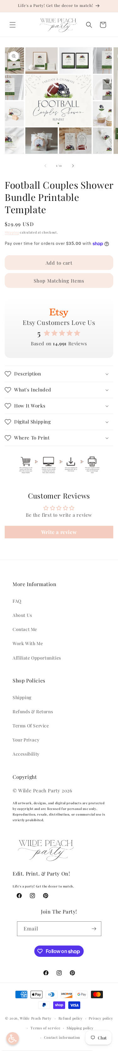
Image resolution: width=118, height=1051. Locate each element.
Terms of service (45, 1028)
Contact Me (25, 629)
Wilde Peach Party (35, 1018)
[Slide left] (45, 166)
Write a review (59, 532)
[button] (13, 25)
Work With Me (28, 643)
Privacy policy (101, 1018)
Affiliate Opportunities (37, 658)
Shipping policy (80, 1028)
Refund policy (71, 1018)
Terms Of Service (31, 726)
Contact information (62, 1037)
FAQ (17, 601)
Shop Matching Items (59, 281)
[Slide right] (73, 166)
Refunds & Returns (33, 711)
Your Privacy (26, 740)
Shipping (12, 232)
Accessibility (26, 754)
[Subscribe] (94, 928)
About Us (22, 615)
